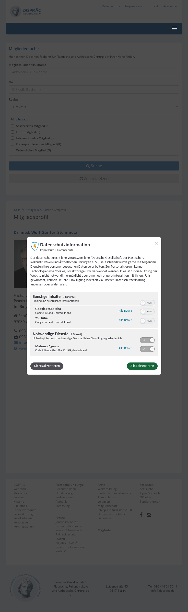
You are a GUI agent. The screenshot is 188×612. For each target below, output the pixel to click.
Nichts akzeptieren (47, 366)
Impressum (47, 250)
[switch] (147, 302)
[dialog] (94, 306)
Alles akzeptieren (142, 366)
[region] (94, 324)
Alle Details (125, 310)
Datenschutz (65, 250)
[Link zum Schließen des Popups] (156, 243)
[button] (143, 303)
